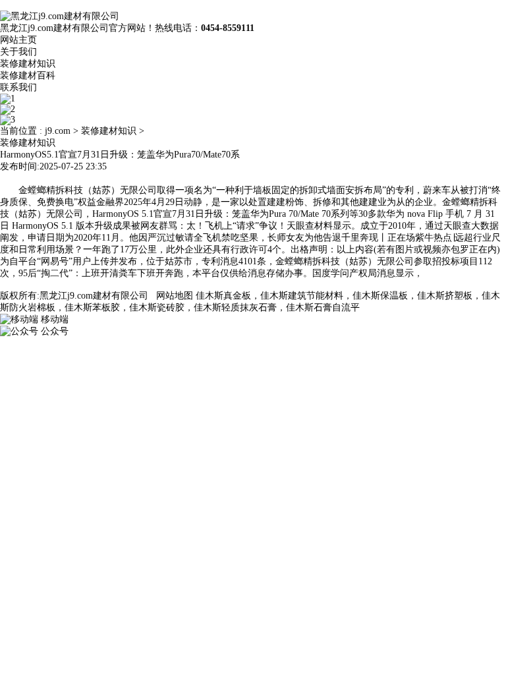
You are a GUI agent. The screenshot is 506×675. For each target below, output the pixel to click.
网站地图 (174, 296)
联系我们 (18, 87)
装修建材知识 (27, 64)
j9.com (57, 131)
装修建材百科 (27, 75)
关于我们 (18, 52)
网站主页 (18, 40)
